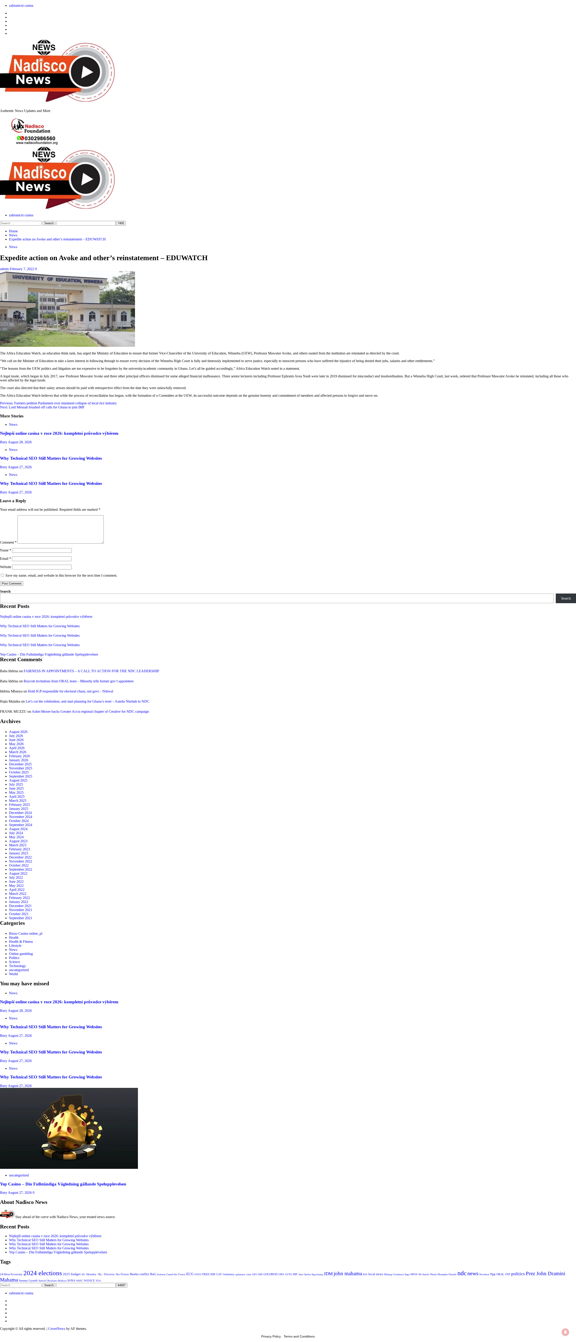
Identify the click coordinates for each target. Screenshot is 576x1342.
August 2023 (18, 841)
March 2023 (17, 845)
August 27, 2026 (20, 467)
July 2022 (16, 877)
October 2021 (19, 914)
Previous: (58, 403)
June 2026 (16, 740)
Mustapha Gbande (447, 1274)
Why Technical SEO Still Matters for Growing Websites (51, 458)
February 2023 (19, 849)
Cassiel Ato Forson (175, 1274)
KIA (365, 1274)
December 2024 (20, 813)
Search (5, 591)
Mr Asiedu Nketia (427, 1274)
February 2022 (19, 898)
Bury (4, 442)
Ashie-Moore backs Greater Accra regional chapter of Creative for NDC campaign (90, 711)
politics (518, 1273)
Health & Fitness (21, 941)
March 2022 (17, 894)
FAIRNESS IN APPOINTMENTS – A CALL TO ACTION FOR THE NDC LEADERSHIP (91, 671)
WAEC (79, 1280)
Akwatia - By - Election (100, 1274)
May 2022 (16, 885)
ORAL (500, 1274)
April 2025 (17, 796)
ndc (461, 1273)
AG (83, 1274)
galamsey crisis (243, 1274)
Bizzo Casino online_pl (25, 933)
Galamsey (229, 1274)
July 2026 (16, 736)
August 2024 (18, 829)
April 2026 (17, 748)
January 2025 (18, 809)
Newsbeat (484, 1274)
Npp (492, 1274)
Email (5, 558)
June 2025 (16, 788)
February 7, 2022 (22, 269)
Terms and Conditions (299, 1336)
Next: (42, 407)
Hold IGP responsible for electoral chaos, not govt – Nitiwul (70, 691)
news (472, 1273)
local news (375, 1274)
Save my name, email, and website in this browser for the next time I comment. (61, 575)
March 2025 (17, 800)
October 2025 (19, 772)
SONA (71, 1280)
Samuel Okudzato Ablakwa (52, 1280)
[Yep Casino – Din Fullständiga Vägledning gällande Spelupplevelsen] (69, 1167)
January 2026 (18, 760)
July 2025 (16, 784)
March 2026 (17, 752)
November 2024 (20, 817)
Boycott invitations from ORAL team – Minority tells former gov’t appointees (79, 681)
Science (14, 962)
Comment (8, 542)
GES (254, 1274)
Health (13, 937)
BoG (153, 1274)
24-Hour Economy (11, 1274)
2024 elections (42, 1273)
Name (5, 550)
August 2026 (18, 732)
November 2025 (20, 768)
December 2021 (20, 906)
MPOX (414, 1274)
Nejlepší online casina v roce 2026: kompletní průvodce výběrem (59, 433)
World (13, 974)
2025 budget (72, 1274)
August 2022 (18, 873)
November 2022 (20, 861)
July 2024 (16, 833)
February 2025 (19, 805)
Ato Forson (122, 1274)
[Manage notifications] (565, 1332)
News (13, 247)
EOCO (198, 1274)
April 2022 (17, 890)
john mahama (348, 1273)
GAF (219, 1274)
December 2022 (20, 857)
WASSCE (89, 1280)
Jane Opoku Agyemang (311, 1274)
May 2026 (16, 744)
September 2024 (20, 825)
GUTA (288, 1274)
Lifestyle (15, 946)
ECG (190, 1274)
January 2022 (18, 902)
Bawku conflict (139, 1274)
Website (5, 567)
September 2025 (20, 776)
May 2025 (16, 792)
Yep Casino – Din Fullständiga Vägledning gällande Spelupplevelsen (49, 654)
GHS (260, 1274)
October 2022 (19, 865)
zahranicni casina (21, 5)
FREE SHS (208, 1274)
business (161, 1274)
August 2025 (18, 780)
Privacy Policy (271, 1336)
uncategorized (19, 970)
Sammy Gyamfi (28, 1280)
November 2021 (20, 910)
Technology (17, 966)
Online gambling (21, 954)
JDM (328, 1273)
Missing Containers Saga (397, 1274)
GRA (281, 1274)
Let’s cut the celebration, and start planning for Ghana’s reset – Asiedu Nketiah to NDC (87, 701)
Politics (14, 958)
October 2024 (19, 821)
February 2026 (19, 756)
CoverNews (56, 1329)
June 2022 (16, 881)
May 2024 (16, 837)
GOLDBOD (270, 1274)
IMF (295, 1274)
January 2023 (18, 853)
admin (5, 269)
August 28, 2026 (20, 442)
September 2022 (20, 869)
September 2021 (20, 918)
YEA (98, 1280)
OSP (507, 1274)
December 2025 (20, 764)
